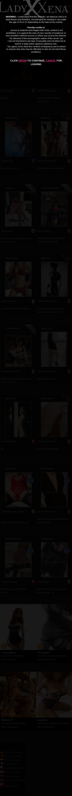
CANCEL (51, 60)
